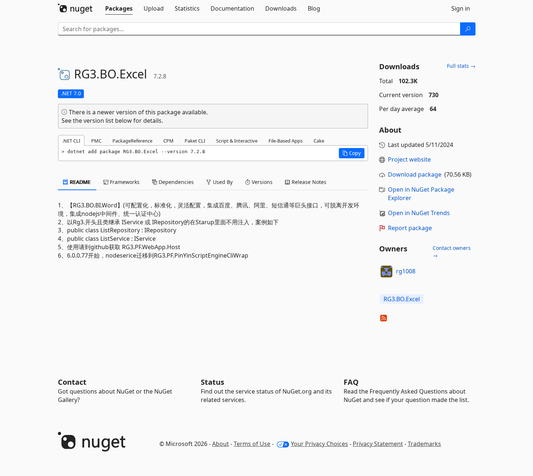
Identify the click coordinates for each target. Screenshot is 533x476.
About (220, 444)
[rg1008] (386, 271)
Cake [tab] (319, 140)
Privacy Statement (378, 444)
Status (212, 382)
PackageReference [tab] (132, 140)
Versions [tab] (261, 181)
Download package (414, 174)
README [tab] (80, 181)
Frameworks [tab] (124, 181)
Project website (409, 159)
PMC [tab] (96, 140)
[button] (351, 153)
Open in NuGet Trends (419, 213)
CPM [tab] (168, 140)
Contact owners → (452, 251)
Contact (72, 382)
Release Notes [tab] (308, 181)
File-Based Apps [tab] (286, 140)
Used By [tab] (222, 181)
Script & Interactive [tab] (237, 140)
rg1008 (405, 271)
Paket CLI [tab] (195, 140)
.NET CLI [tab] (71, 140)
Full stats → (461, 65)
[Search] (467, 29)
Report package (410, 228)
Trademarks (424, 444)
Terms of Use (252, 444)
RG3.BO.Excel (402, 299)
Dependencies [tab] (175, 181)
